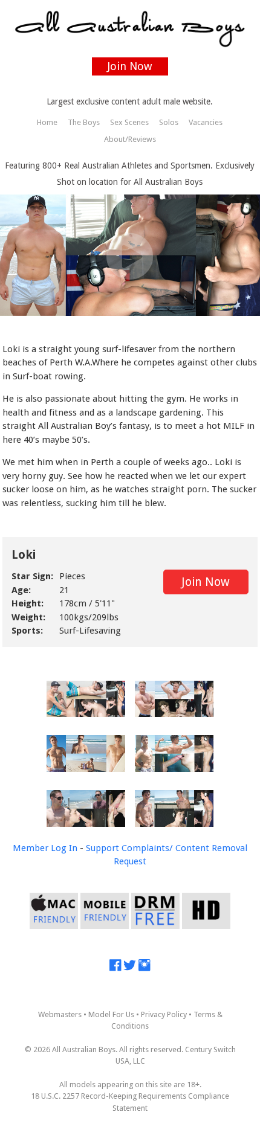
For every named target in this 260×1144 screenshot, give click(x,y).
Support (102, 848)
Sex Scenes (129, 122)
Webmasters (60, 1014)
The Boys (84, 122)
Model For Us (111, 1014)
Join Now (130, 66)
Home (47, 122)
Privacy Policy (164, 1014)
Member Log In (45, 848)
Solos (168, 122)
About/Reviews (130, 139)
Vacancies (206, 122)
